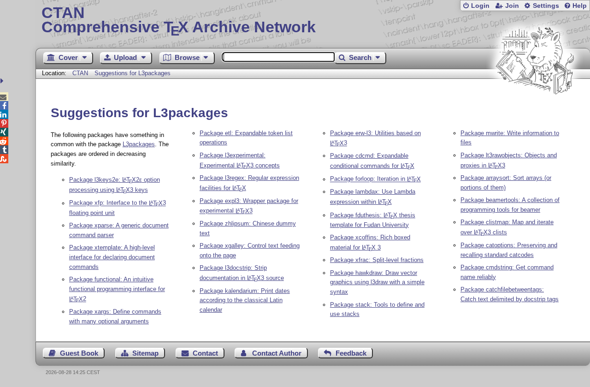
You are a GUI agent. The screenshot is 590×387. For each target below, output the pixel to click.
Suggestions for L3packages (132, 73)
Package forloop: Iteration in (375, 179)
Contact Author (276, 353)
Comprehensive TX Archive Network (178, 21)
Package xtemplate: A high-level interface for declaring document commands (112, 257)
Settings (546, 5)
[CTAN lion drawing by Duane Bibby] (534, 112)
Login (480, 5)
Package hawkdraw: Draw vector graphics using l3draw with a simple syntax (377, 282)
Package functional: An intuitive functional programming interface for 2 (117, 289)
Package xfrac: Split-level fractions (377, 259)
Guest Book (79, 353)
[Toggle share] (3, 81)
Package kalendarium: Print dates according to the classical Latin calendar (245, 300)
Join (512, 5)
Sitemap (145, 353)
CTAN (80, 73)
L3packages (139, 144)
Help (579, 5)
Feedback (351, 353)
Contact (205, 353)
